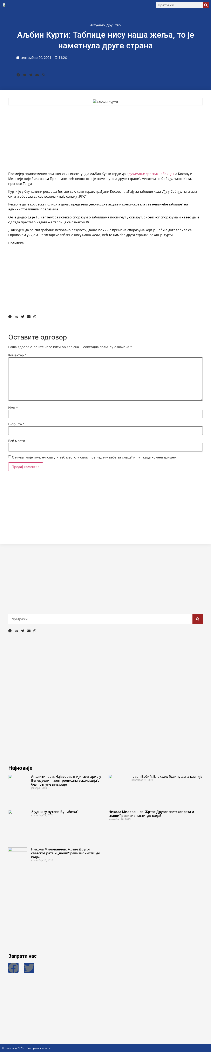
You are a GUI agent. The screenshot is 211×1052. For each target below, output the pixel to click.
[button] (81, 5)
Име (13, 407)
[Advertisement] (105, 138)
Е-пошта (16, 424)
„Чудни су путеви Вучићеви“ (54, 811)
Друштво (114, 25)
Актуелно (97, 25)
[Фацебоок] (13, 968)
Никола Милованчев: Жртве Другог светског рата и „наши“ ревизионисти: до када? (151, 813)
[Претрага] (206, 5)
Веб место (16, 440)
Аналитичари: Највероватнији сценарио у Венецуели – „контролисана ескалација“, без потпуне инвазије (66, 780)
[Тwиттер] (29, 968)
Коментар (17, 355)
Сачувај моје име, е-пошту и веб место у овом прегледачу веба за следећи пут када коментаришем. (94, 457)
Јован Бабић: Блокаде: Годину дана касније (166, 776)
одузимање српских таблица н (151, 173)
